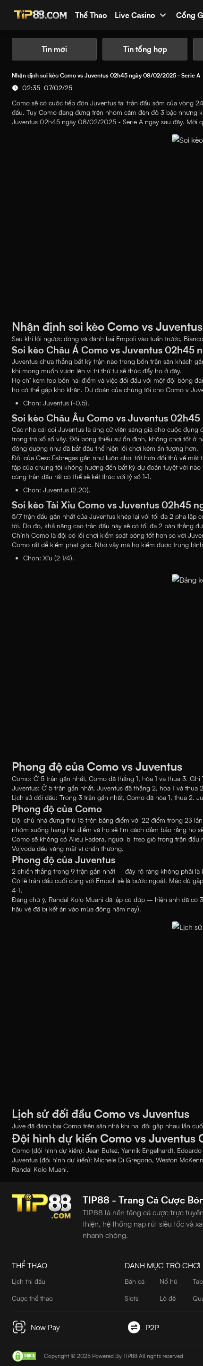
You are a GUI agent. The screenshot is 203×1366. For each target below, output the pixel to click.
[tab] (54, 49)
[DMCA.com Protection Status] (24, 1356)
